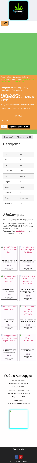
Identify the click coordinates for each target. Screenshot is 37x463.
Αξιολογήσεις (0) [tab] (24, 137)
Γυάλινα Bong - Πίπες (14, 79)
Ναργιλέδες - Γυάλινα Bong (11, 90)
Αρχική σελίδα (6, 77)
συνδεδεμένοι (22, 231)
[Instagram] (21, 457)
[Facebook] (16, 457)
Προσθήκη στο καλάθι (19, 126)
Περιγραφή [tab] (8, 137)
